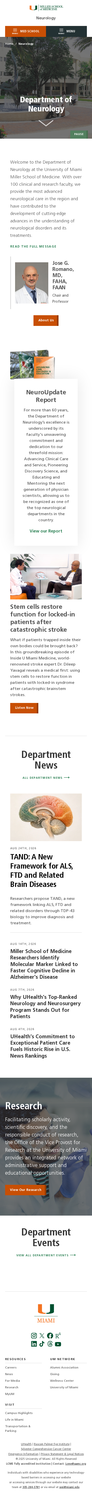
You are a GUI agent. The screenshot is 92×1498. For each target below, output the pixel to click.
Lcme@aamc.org (75, 1464)
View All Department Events (43, 1255)
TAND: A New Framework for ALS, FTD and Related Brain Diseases (41, 871)
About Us (46, 320)
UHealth (26, 1444)
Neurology (45, 18)
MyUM (9, 1394)
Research (11, 1387)
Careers (11, 1367)
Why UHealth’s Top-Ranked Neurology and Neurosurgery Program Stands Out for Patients (45, 1007)
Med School (25, 32)
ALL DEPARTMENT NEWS (43, 778)
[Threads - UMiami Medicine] (50, 1346)
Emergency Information (23, 1454)
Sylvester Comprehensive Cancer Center (46, 1449)
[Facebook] (35, 1338)
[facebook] (50, 1338)
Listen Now (24, 708)
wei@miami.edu (69, 1487)
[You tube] (57, 1346)
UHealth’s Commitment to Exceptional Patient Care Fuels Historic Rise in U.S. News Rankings (42, 1046)
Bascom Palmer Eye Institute (52, 1444)
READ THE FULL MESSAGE (33, 246)
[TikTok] (43, 1346)
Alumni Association (64, 1367)
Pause (79, 134)
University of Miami (64, 1387)
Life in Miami (14, 1419)
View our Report (46, 531)
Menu (66, 32)
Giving (54, 1374)
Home (9, 44)
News (9, 1374)
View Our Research (25, 1190)
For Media (12, 1380)
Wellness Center (62, 1380)
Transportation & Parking (17, 1429)
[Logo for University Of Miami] (46, 1314)
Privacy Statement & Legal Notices (62, 1454)
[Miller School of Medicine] (46, 8)
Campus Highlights (19, 1413)
